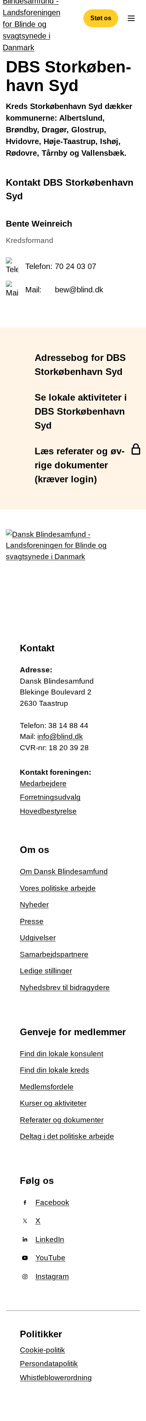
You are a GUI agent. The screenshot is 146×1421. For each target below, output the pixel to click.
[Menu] (131, 18)
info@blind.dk (60, 736)
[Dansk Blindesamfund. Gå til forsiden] (58, 574)
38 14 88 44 (68, 725)
